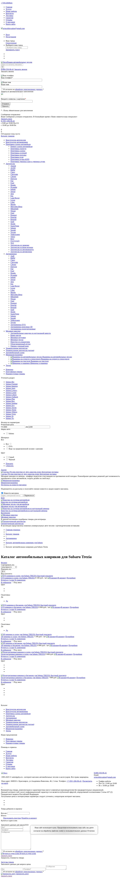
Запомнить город (13, 50)
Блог (3, 498)
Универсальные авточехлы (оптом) (20, 724)
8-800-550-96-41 (7, 69)
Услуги (8, 9)
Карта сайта (10, 24)
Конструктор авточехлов (16, 709)
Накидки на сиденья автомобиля (14, 502)
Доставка (9, 16)
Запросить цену (22, 874)
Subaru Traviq (11, 408)
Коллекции (5, 513)
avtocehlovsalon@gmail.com (14, 28)
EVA (11, 446)
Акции (4, 470)
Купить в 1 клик (7, 580)
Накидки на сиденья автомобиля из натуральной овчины (24, 511)
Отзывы (9, 20)
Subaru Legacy (11, 390)
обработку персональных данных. (29, 89)
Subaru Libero (11, 395)
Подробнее (71, 578)
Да (7, 601)
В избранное (6, 582)
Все (7, 444)
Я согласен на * (23, 851)
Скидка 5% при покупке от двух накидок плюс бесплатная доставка (28, 474)
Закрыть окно (6, 119)
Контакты (10, 13)
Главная (9, 7)
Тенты (8, 731)
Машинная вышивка (9, 483)
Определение (11, 43)
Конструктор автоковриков (17, 711)
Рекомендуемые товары (15, 374)
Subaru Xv (10, 418)
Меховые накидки (8, 517)
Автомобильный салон (15, 726)
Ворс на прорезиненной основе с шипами (26, 449)
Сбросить (9, 466)
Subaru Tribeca (11, 412)
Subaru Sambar (11, 403)
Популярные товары (14, 372)
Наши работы (11, 11)
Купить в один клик (27, 853)
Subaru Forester (12, 384)
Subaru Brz (10, 382)
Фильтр (4, 563)
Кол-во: (4, 813)
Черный (12, 459)
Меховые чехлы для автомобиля (14, 506)
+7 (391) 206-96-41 (74, 781)
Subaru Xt (9, 416)
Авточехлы (10, 716)
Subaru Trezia (11, 410)
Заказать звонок (20, 69)
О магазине (10, 22)
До (27, 427)
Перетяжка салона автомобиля (18, 714)
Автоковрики (11, 718)
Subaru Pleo (10, 399)
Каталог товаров (7, 136)
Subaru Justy (10, 388)
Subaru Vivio (11, 414)
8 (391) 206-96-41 (8, 121)
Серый (11, 457)
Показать (9, 464)
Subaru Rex (10, 401)
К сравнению (20, 580)
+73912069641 (7, 3)
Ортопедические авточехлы (12, 524)
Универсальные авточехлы (17, 722)
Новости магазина (11, 493)
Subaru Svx (10, 405)
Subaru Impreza (12, 386)
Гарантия (9, 18)
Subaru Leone (11, 393)
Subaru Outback (12, 397)
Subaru (11, 434)
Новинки (9, 369)
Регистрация (11, 37)
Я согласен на (23, 89)
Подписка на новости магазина (13, 485)
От (2, 427)
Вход (8, 35)
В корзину (62, 578)
